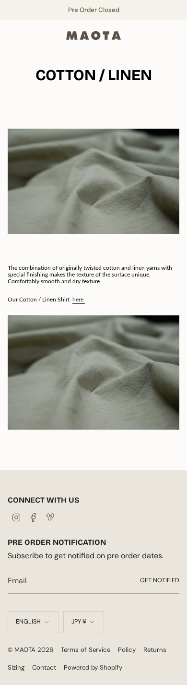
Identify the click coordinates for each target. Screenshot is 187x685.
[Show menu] (12, 35)
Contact (44, 667)
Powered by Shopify (93, 667)
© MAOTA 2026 (30, 650)
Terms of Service (85, 650)
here (78, 299)
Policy (127, 650)
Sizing (16, 667)
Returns (154, 650)
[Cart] (174, 35)
